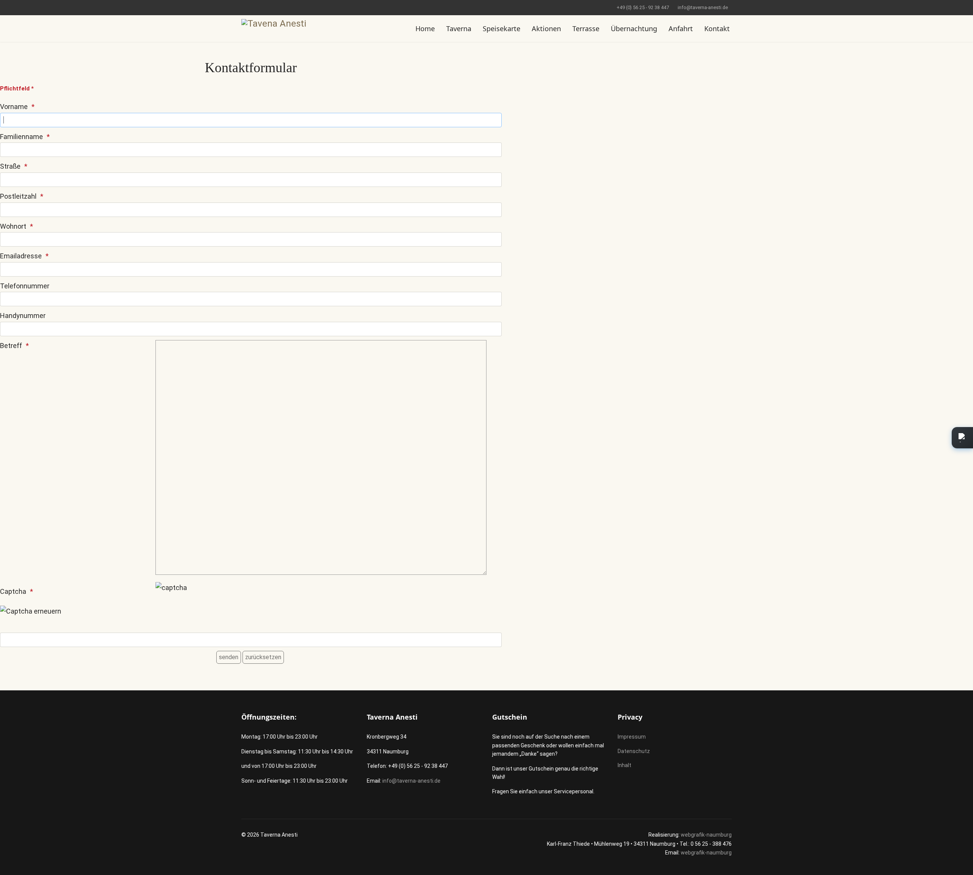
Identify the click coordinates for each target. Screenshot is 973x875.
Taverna (458, 28)
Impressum (632, 737)
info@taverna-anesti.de (703, 7)
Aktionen (546, 28)
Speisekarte (501, 28)
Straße (10, 166)
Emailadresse (21, 256)
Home (425, 28)
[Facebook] (243, 7)
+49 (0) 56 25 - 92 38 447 (642, 7)
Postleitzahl (18, 196)
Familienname (21, 137)
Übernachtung (634, 28)
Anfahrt (681, 28)
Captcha (13, 591)
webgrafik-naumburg (706, 835)
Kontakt (717, 28)
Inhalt (624, 765)
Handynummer (23, 316)
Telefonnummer (24, 286)
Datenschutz (634, 751)
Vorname (14, 107)
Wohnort (13, 226)
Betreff (11, 346)
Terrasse (585, 28)
